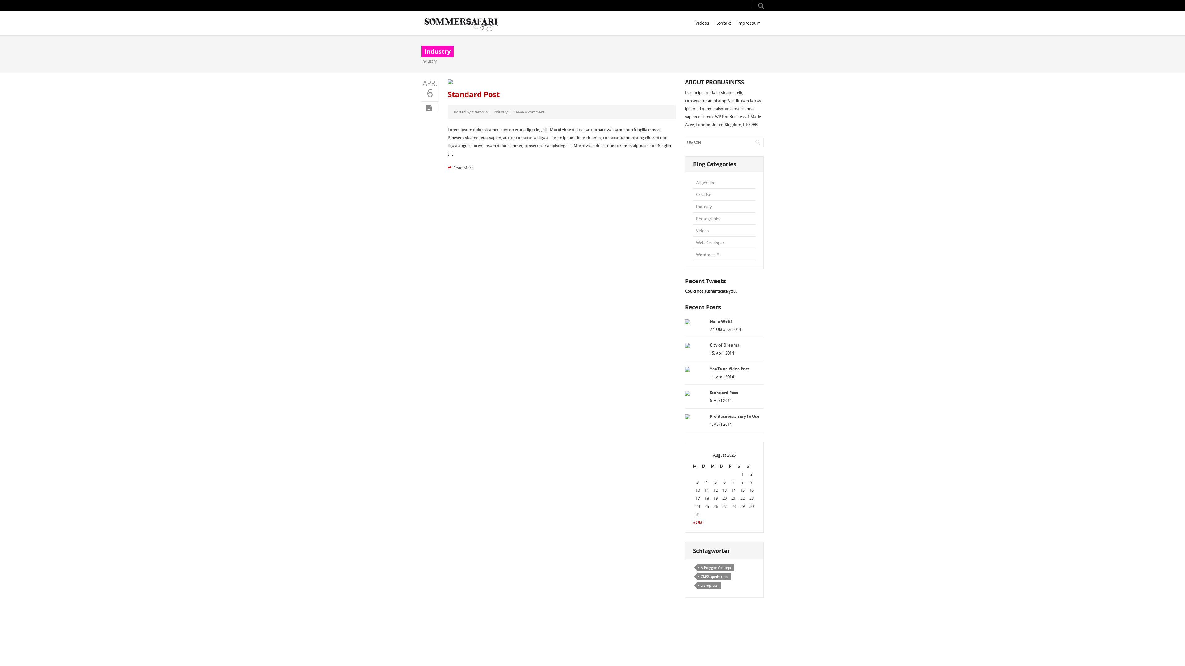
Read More (463, 168)
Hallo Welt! (721, 321)
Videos (702, 23)
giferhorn (480, 111)
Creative (703, 194)
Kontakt (723, 23)
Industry (429, 61)
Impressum (749, 23)
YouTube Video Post (729, 369)
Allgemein (705, 182)
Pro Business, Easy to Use (734, 416)
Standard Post (474, 94)
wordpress (709, 585)
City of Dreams (724, 345)
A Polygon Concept (716, 567)
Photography (708, 218)
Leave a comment (529, 111)
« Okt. (698, 522)
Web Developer (710, 242)
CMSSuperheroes (714, 576)
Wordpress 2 (707, 254)
